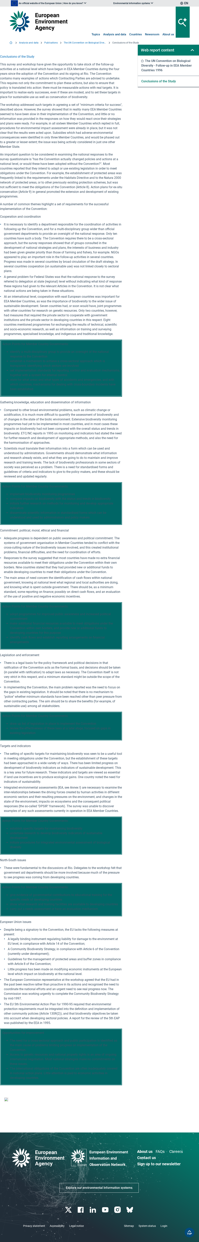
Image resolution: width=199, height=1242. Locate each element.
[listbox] (48, 3)
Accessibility (57, 1225)
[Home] (11, 43)
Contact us (146, 1157)
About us (168, 34)
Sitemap (129, 1225)
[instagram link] (118, 1210)
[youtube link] (106, 1210)
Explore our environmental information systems (99, 1188)
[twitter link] (69, 1210)
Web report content (157, 50)
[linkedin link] (93, 1210)
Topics (96, 34)
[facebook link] (81, 1210)
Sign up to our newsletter (159, 1164)
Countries (135, 34)
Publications (51, 42)
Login (164, 1225)
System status (147, 1225)
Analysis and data (114, 34)
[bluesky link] (130, 1210)
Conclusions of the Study (158, 81)
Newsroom (152, 34)
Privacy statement (34, 1225)
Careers (176, 1151)
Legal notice (76, 1225)
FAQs (160, 1151)
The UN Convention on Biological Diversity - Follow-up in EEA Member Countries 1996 (85, 42)
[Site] (38, 21)
